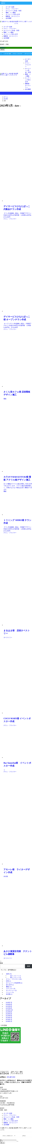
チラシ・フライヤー (14, 979)
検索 (1, 963)
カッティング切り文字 (11, 1121)
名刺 (9, 974)
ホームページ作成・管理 (11, 1117)
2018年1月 (9, 1021)
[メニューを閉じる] (0, 1)
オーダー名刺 (8, 1113)
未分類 (9, 994)
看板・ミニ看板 (9, 1119)
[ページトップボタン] (0, 1139)
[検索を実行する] (17, 1141)
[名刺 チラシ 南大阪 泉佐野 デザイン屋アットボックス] (16, 23)
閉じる (2, 1143)
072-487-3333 (11, 1077)
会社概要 (8, 18)
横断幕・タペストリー (11, 1122)
